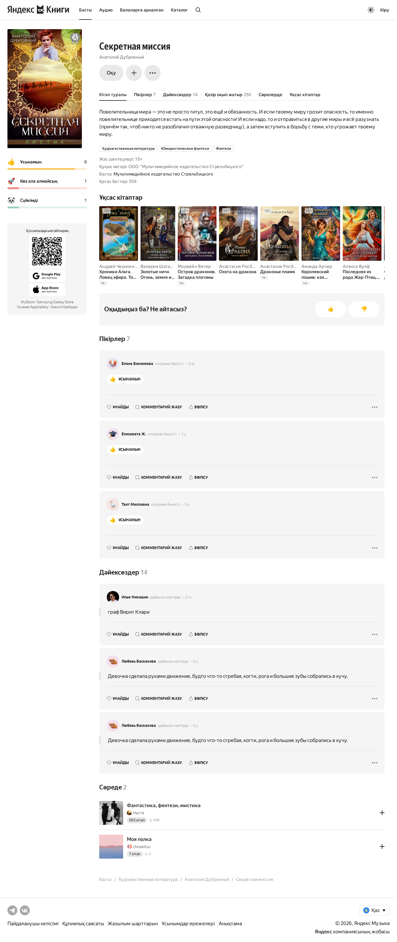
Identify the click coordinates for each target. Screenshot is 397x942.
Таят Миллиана (135, 504)
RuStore (27, 302)
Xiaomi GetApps (64, 307)
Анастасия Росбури (239, 266)
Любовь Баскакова (139, 661)
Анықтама (230, 923)
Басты (85, 9)
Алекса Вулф (356, 266)
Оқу (111, 73)
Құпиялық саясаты (83, 923)
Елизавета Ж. (134, 434)
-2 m (188, 597)
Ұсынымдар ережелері (188, 923)
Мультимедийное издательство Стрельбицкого (163, 173)
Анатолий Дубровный (121, 57)
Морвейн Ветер (194, 266)
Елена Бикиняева (137, 364)
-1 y (183, 434)
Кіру (384, 9)
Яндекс (323, 932)
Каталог (179, 9)
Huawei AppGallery (32, 307)
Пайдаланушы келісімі (33, 923)
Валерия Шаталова (160, 266)
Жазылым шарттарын (133, 923)
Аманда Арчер (316, 266)
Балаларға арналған (141, 9)
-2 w (190, 364)
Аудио (106, 9)
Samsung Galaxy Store (55, 302)
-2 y (195, 661)
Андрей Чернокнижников (126, 266)
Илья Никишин (135, 597)
